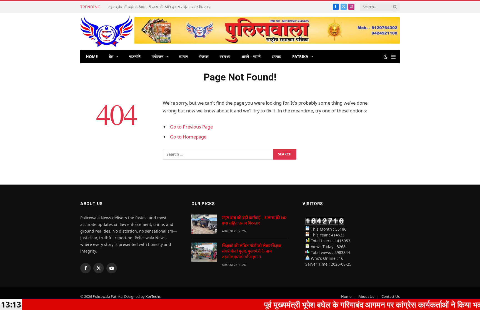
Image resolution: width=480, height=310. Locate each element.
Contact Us (390, 296)
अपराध (276, 56)
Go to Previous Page (191, 127)
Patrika (300, 56)
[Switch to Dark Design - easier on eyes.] (385, 56)
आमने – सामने (251, 56)
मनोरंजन (157, 56)
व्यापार (183, 56)
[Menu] (393, 57)
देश (111, 56)
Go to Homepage (188, 136)
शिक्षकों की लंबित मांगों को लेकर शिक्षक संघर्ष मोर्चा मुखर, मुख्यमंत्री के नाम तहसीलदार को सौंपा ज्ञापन (170, 6)
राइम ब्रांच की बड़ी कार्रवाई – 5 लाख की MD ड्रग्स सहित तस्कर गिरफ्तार (254, 220)
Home (92, 56)
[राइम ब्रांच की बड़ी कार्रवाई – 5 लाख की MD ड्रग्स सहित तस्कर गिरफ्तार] (204, 224)
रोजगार (204, 56)
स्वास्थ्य (225, 56)
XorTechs (153, 296)
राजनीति (135, 56)
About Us (366, 296)
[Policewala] (106, 31)
